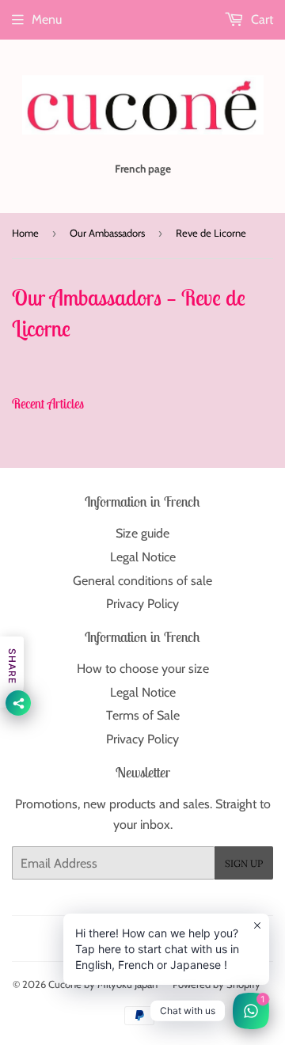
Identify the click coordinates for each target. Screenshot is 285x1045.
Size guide (142, 533)
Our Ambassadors (107, 232)
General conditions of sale (142, 580)
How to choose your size (143, 668)
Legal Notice (143, 556)
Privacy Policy (142, 603)
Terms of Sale (143, 715)
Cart (260, 19)
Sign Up (244, 863)
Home (25, 232)
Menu (47, 19)
